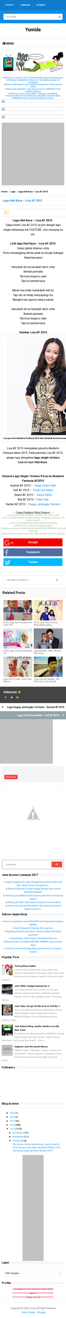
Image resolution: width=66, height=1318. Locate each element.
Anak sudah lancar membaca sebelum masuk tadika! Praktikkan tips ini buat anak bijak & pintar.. (33, 96)
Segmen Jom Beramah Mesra (31, 1046)
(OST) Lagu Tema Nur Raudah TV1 (17, 652)
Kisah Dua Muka (43, 490)
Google (33, 542)
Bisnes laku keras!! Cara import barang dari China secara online (33, 85)
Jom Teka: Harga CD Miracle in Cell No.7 (37, 1006)
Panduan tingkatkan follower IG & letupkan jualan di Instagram (33, 81)
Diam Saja (42, 499)
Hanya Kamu (44, 495)
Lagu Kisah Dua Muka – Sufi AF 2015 (38, 715)
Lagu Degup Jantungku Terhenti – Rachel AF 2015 (35, 707)
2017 (12, 1121)
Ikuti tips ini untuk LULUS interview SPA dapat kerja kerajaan (33, 77)
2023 (12, 1113)
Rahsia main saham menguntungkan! (34, 525)
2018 (12, 1117)
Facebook (33, 552)
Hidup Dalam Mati (45, 485)
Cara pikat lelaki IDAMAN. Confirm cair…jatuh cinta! (34, 515)
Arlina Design (28, 1312)
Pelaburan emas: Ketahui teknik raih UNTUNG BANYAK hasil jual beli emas (34, 529)
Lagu (13, 191)
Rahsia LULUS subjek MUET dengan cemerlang (33, 93)
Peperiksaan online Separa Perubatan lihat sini (34, 938)
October (16, 1140)
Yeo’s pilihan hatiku (25, 966)
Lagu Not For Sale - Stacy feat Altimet (17, 680)
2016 (12, 1125)
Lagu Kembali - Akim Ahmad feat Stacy (47, 652)
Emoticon (11, 777)
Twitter (33, 562)
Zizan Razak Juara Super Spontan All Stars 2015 (37, 1147)
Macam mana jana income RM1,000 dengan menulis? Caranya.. (34, 533)
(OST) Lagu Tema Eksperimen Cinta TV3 (17, 623)
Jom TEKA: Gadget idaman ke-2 (31, 986)
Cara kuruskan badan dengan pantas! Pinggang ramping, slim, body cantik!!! (34, 519)
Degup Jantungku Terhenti (44, 504)
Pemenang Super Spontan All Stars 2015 (33, 1150)
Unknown (10, 692)
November (18, 1136)
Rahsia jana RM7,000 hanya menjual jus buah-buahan (34, 902)
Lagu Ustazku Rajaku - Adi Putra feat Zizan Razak (46, 680)
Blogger (41, 1312)
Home (4, 191)
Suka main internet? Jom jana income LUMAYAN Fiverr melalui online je (34, 90)
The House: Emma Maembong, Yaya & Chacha (36, 1144)
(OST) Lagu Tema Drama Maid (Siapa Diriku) (46, 623)
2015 (12, 1128)
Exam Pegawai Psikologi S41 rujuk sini (34, 928)
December (17, 1132)
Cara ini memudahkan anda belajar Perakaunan (34, 523)
